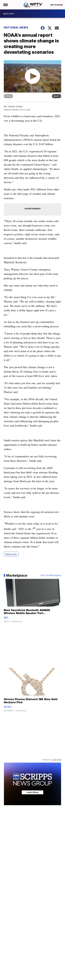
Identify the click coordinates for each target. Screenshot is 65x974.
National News (16, 27)
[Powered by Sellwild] (56, 760)
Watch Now (55, 5)
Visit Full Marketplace (51, 575)
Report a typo (11, 554)
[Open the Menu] (5, 5)
